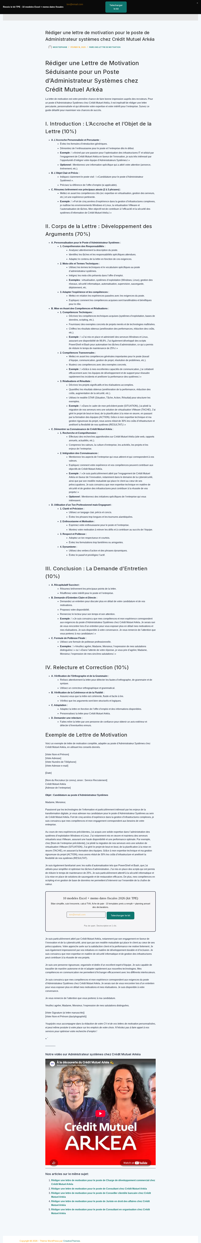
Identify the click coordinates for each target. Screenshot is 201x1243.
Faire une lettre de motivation (104, 47)
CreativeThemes (71, 1240)
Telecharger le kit (120, 915)
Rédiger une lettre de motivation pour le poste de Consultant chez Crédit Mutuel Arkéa (99, 1188)
